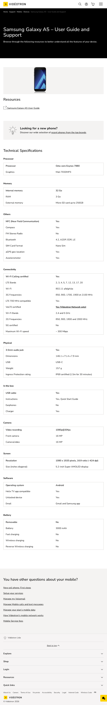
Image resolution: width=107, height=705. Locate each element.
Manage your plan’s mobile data (19, 609)
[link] (16, 4)
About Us (7, 692)
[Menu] (101, 4)
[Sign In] (86, 4)
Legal (64, 692)
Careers (15, 692)
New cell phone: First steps (17, 587)
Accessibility (47, 692)
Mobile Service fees (13, 621)
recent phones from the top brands (68, 132)
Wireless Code (86, 692)
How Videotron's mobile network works (23, 615)
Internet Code (74, 692)
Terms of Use (25, 692)
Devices (26, 12)
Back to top (52, 645)
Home (5, 12)
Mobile (19, 12)
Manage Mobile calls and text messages (23, 604)
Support (12, 12)
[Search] (80, 4)
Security (57, 692)
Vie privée (36, 692)
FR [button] (95, 692)
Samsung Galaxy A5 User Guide (23, 108)
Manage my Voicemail (14, 598)
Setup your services (13, 593)
